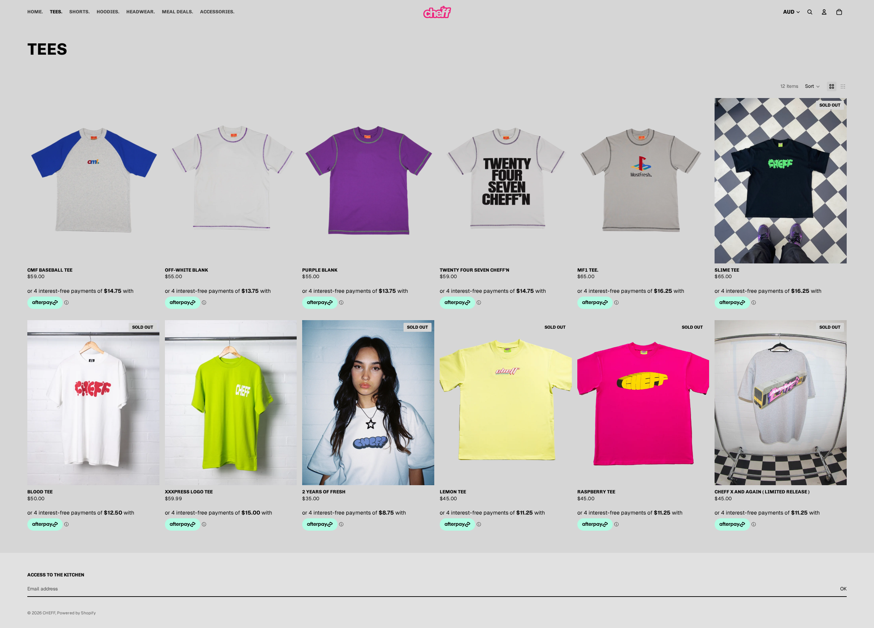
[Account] (824, 11)
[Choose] (149, 253)
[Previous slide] (587, 180)
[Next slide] (699, 180)
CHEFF (49, 613)
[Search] (809, 11)
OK (843, 589)
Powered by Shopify (76, 613)
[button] (812, 86)
